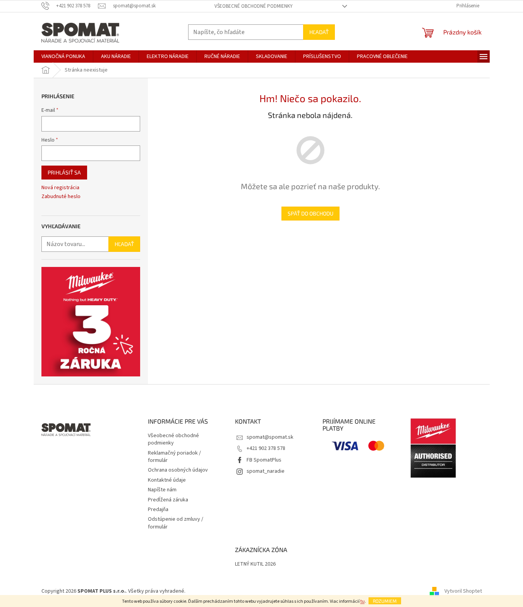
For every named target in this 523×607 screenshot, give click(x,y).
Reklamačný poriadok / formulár (174, 456)
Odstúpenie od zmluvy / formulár (175, 522)
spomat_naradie (266, 471)
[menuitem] (63, 56)
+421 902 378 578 (266, 448)
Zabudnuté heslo (61, 196)
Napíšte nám (162, 490)
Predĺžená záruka (168, 500)
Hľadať (319, 32)
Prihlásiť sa (64, 172)
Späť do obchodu (310, 213)
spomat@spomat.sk (270, 437)
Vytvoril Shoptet (463, 591)
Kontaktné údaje (167, 480)
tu (362, 601)
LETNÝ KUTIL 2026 (255, 564)
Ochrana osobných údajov (178, 470)
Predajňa (158, 509)
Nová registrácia (60, 188)
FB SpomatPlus (264, 460)
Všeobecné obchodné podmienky (253, 6)
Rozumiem (385, 601)
